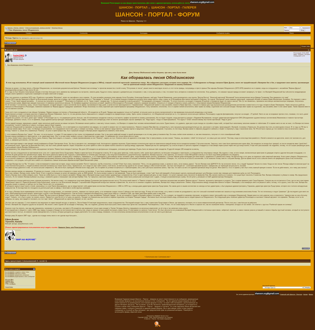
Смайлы (7, 281)
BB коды (7, 279)
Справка (29, 33)
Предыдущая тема (151, 256)
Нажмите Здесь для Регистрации (71, 227)
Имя (285, 27)
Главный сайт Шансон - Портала (291, 294)
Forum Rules (9, 287)
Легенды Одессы (57, 28)
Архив (305, 294)
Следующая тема (163, 256)
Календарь (144, 33)
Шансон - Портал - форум (16, 28)
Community (83, 33)
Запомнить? (306, 28)
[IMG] (6, 282)
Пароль (286, 30)
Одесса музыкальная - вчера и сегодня (37, 28)
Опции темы (305, 46)
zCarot (175, 317)
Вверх (311, 294)
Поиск (292, 33)
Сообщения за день (223, 33)
